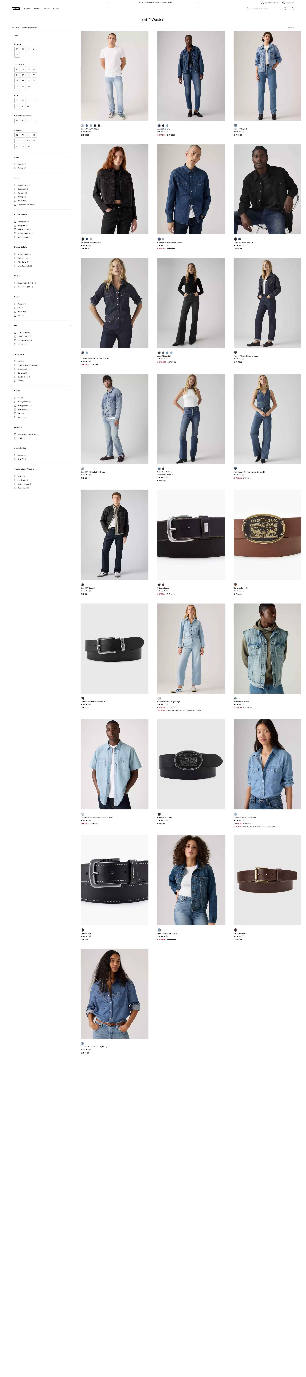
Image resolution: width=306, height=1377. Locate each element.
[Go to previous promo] (108, 2)
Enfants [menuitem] (56, 8)
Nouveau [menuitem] (27, 8)
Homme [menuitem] (37, 8)
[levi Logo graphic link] (16, 8)
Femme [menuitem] (46, 8)
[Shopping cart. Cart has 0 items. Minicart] (292, 8)
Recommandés (29, 27)
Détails (170, 2)
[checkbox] (17, 49)
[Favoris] (285, 8)
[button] (43, 35)
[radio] (83, 125)
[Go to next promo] (198, 2)
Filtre (17, 27)
